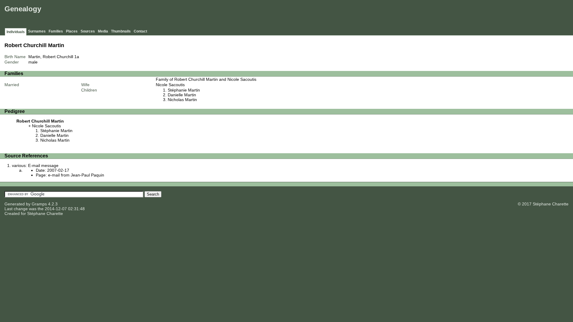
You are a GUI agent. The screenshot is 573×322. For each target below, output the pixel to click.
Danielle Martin (182, 94)
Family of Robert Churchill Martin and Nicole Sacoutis (206, 79)
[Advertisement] (463, 14)
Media (103, 31)
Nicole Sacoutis (170, 84)
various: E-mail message (35, 165)
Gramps (39, 204)
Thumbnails (121, 31)
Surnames (37, 31)
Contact (140, 31)
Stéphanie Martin (184, 90)
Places (72, 31)
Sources (88, 31)
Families (56, 31)
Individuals (16, 32)
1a (76, 56)
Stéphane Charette (45, 213)
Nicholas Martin (182, 99)
